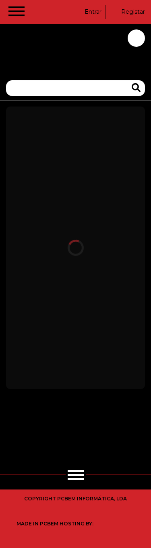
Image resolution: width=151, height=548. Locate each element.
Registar (133, 11)
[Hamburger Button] (16, 13)
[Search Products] (136, 87)
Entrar (93, 11)
